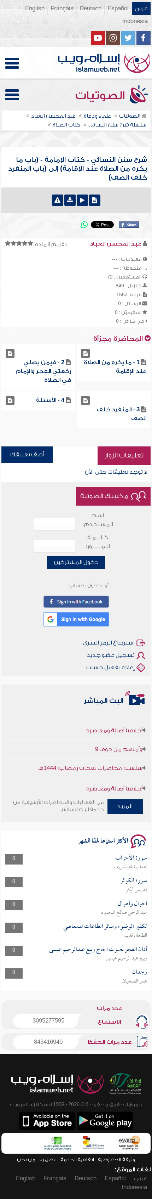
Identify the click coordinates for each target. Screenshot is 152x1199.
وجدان (139, 972)
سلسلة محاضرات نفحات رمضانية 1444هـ (90, 763)
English (35, 8)
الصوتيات (101, 95)
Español (118, 8)
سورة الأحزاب (131, 858)
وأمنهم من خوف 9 (118, 744)
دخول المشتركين (76, 562)
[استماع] (82, 200)
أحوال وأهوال (132, 904)
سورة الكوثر (134, 881)
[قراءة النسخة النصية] (94, 200)
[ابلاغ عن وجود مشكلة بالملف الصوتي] (57, 200)
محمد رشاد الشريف (130, 867)
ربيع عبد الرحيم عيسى (126, 958)
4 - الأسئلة (50, 400)
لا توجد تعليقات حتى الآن (116, 472)
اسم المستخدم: (97, 520)
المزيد (125, 806)
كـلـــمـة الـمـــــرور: (98, 542)
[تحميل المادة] (70, 200)
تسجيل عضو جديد (111, 655)
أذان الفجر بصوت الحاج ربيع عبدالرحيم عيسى (98, 950)
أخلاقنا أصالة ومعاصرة (114, 725)
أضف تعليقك (27, 454)
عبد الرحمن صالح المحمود (124, 912)
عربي (141, 8)
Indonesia (135, 21)
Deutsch (90, 8)
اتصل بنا (48, 1159)
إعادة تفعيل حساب (110, 667)
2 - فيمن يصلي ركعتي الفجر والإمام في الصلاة (43, 371)
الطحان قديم (135, 935)
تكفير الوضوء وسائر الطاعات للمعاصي (105, 927)
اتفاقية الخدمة (77, 1159)
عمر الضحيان (134, 981)
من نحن (26, 1159)
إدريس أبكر (136, 890)
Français (62, 8)
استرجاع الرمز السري (109, 643)
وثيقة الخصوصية (116, 1159)
